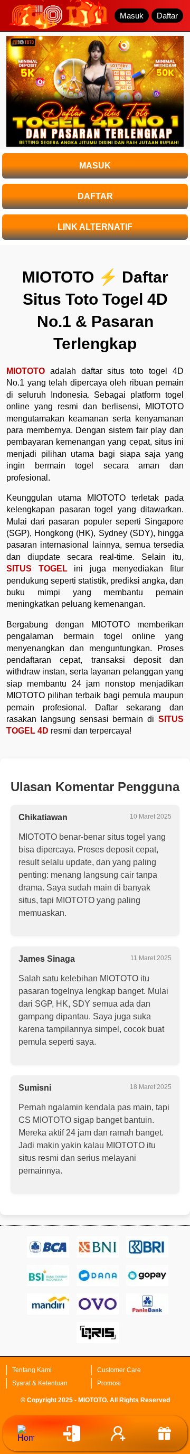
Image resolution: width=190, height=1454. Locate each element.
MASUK (95, 165)
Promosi (109, 1383)
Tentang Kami (32, 1370)
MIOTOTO (25, 371)
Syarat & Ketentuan (40, 1383)
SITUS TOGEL (37, 568)
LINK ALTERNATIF (95, 226)
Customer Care (119, 1370)
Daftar (167, 15)
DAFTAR (95, 196)
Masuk (132, 15)
